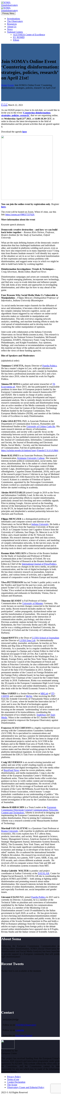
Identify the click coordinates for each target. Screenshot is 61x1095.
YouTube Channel (23, 1035)
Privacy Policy (14, 1076)
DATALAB (43, 873)
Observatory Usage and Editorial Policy (25, 1087)
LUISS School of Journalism (45, 637)
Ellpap (16, 40)
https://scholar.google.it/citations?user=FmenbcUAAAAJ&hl (29, 450)
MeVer (29, 696)
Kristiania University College (31, 458)
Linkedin (20, 1030)
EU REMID (19, 37)
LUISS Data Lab (27, 640)
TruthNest (41, 715)
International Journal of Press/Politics (39, 564)
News (10, 29)
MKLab (44, 693)
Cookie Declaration (16, 1082)
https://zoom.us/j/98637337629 (20, 214)
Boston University (9, 831)
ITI (52, 693)
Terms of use (13, 1079)
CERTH (5, 696)
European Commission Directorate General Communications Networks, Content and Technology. (30, 810)
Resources (12, 24)
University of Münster (32, 603)
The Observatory (15, 21)
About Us (11, 26)
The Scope (12, 1084)
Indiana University (40, 524)
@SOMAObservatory (26, 1025)
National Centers (15, 32)
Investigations (13, 18)
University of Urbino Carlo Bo (41, 426)
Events (4, 105)
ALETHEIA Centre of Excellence (29, 34)
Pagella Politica (49, 365)
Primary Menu (8, 13)
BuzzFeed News (11, 770)
